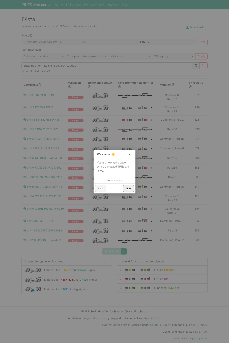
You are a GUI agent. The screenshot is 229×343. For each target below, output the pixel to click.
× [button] (129, 154)
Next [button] (128, 188)
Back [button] (100, 188)
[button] (108, 180)
